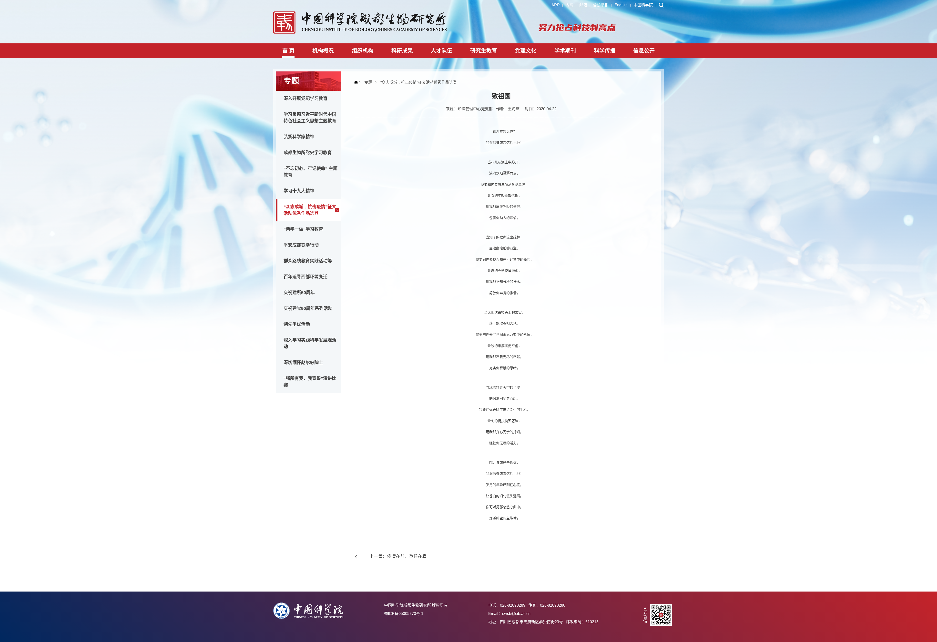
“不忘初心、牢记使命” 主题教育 (310, 172)
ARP (555, 5)
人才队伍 (441, 51)
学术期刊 (565, 51)
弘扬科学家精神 (299, 136)
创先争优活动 (297, 324)
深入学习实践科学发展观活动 (310, 343)
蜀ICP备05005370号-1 (403, 614)
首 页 (288, 51)
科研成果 (402, 51)
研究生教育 (483, 51)
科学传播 (604, 51)
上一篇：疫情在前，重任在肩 (398, 556)
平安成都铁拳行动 (301, 245)
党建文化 (525, 51)
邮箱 (583, 5)
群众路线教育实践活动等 (308, 260)
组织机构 (362, 51)
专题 (368, 82)
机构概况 (323, 51)
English (621, 5)
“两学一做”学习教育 (303, 229)
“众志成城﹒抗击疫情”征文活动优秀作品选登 (310, 210)
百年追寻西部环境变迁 (305, 276)
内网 (569, 5)
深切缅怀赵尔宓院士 (303, 362)
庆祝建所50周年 (299, 292)
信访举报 (601, 5)
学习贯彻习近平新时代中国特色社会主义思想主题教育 (310, 117)
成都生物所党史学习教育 (308, 152)
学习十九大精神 (299, 190)
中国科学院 (643, 5)
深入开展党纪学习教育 (305, 98)
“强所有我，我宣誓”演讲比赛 (310, 381)
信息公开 (644, 51)
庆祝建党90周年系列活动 (308, 308)
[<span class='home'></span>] (357, 82)
